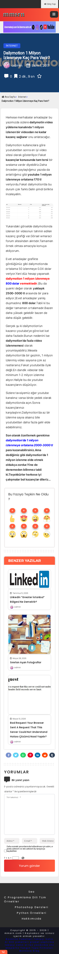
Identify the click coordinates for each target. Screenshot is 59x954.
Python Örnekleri (31, 913)
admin (17, 606)
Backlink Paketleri (19, 939)
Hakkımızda (31, 919)
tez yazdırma (38, 945)
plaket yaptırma (42, 942)
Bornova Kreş (30, 950)
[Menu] (54, 14)
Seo (32, 892)
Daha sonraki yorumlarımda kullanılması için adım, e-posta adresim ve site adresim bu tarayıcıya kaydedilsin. (30, 848)
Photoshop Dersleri (31, 907)
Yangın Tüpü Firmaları (36, 947)
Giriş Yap (51, 4)
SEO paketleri (19, 942)
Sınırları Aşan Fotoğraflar (25, 662)
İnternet (12, 45)
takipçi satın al (16, 945)
